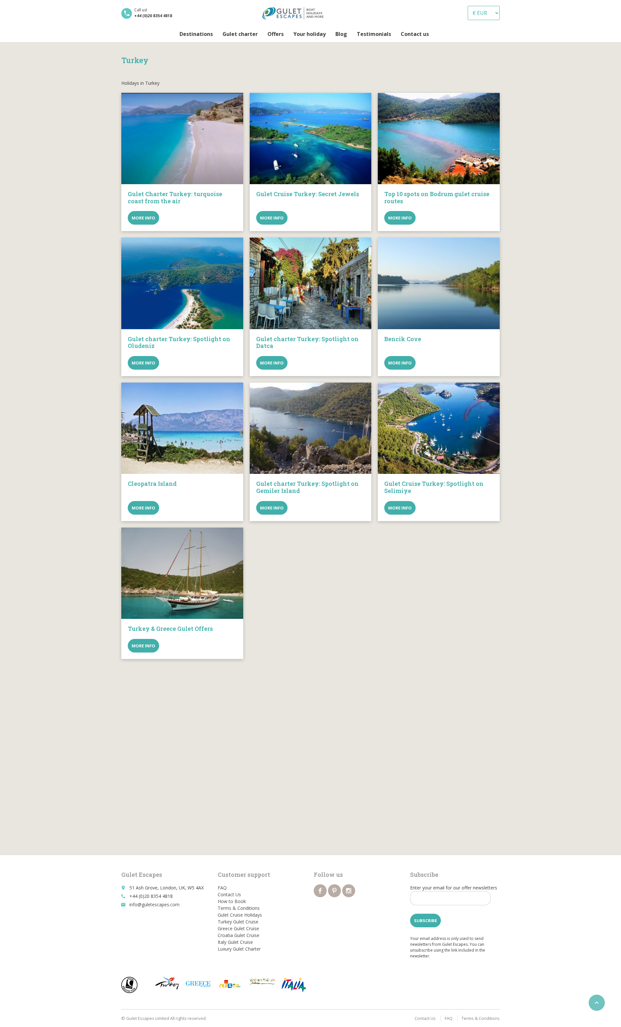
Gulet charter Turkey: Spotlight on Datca (307, 342)
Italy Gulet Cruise (235, 942)
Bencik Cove (402, 339)
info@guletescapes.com (154, 904)
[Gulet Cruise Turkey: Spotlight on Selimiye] (439, 428)
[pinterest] (334, 890)
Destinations (196, 34)
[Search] (438, 34)
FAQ (222, 888)
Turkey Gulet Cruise (238, 922)
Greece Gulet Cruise (238, 928)
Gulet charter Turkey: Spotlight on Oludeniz (179, 342)
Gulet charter (240, 34)
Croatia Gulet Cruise (238, 935)
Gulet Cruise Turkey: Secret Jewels (307, 194)
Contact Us (229, 894)
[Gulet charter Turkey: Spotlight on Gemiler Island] (311, 428)
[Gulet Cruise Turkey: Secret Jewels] (311, 138)
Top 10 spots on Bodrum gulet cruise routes (436, 197)
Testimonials (374, 34)
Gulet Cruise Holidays (240, 915)
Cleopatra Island (152, 483)
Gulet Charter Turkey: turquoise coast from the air (175, 197)
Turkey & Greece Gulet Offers (170, 628)
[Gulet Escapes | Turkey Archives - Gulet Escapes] (294, 13)
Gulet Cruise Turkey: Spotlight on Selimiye (434, 487)
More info (143, 218)
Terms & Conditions (239, 908)
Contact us (415, 34)
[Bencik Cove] (439, 283)
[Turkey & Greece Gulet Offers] (182, 573)
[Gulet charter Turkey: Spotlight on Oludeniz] (182, 283)
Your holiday (309, 34)
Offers (275, 34)
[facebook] (320, 890)
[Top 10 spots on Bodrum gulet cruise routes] (439, 138)
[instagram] (348, 890)
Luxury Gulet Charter (239, 949)
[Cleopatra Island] (182, 428)
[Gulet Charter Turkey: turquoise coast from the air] (182, 138)
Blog (341, 34)
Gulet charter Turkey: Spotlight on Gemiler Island (307, 487)
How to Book (232, 901)
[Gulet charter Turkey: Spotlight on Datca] (311, 283)
